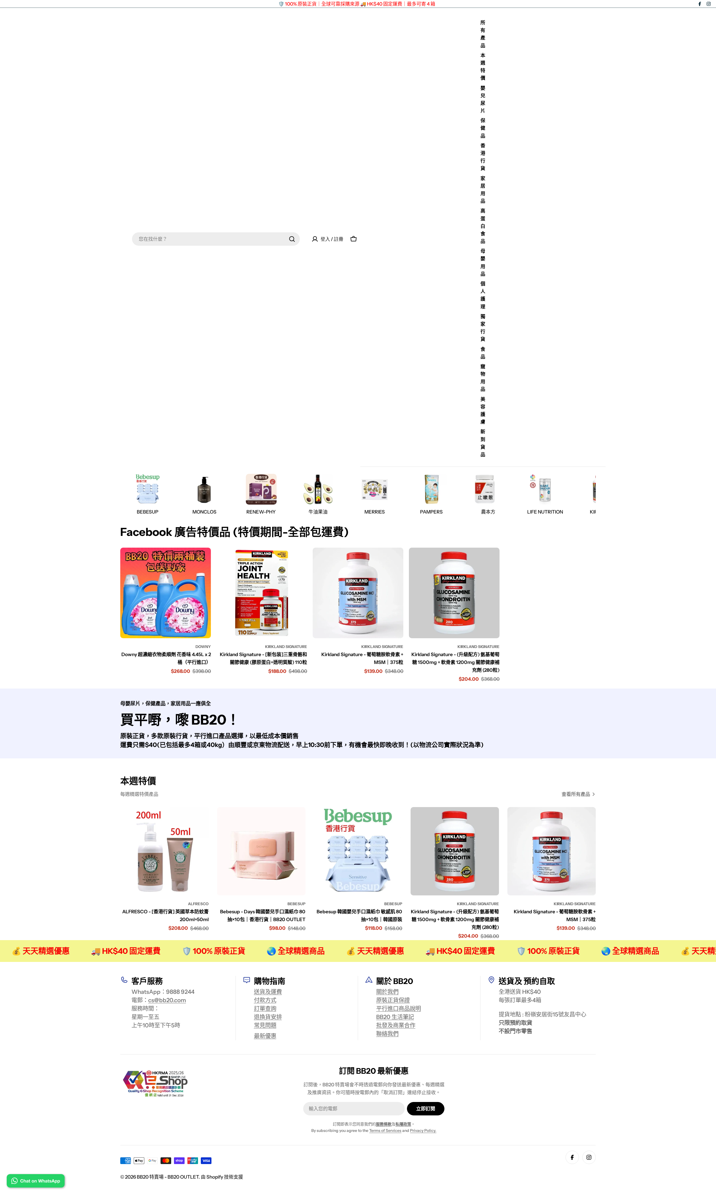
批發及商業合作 (395, 1025)
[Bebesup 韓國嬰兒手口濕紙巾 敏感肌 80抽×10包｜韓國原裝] (358, 851)
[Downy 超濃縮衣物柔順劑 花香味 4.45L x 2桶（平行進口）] (165, 593)
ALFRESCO (198, 904)
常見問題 (265, 1025)
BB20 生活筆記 (395, 1016)
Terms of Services (385, 1130)
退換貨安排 (268, 1016)
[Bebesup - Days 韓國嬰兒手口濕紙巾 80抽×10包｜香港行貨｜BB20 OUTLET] (261, 851)
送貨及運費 (268, 991)
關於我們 (387, 991)
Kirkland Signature (286, 646)
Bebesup (296, 904)
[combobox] (216, 239)
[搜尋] (292, 239)
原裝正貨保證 (393, 1000)
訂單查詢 (265, 1008)
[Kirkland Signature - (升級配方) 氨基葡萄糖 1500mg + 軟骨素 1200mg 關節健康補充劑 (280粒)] (454, 593)
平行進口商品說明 (398, 1008)
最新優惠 (265, 1035)
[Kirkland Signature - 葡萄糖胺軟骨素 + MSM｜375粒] (358, 593)
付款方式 (265, 1000)
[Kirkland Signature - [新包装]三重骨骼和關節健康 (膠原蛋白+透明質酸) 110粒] (261, 593)
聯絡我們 (387, 1033)
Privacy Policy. (423, 1130)
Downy (203, 646)
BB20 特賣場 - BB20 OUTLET (168, 1177)
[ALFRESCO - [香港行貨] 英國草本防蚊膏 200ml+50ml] (164, 851)
